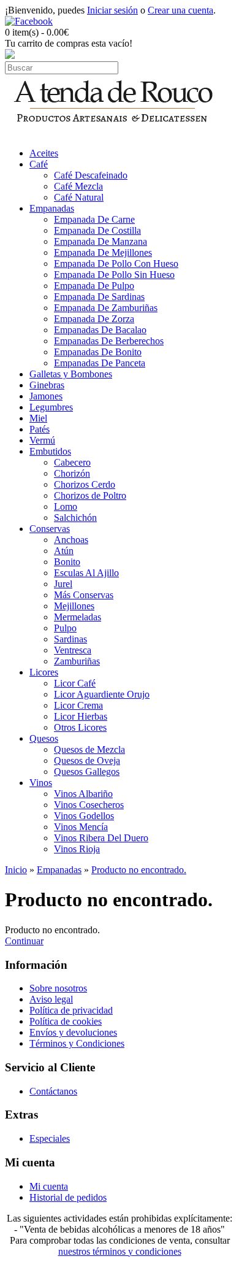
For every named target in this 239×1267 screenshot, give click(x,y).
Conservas (49, 528)
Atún (64, 550)
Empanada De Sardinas (99, 296)
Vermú (42, 440)
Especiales (49, 1138)
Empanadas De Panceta (99, 363)
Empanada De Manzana (100, 241)
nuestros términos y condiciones (119, 1251)
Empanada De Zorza (94, 319)
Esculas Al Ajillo (86, 573)
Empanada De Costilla (97, 230)
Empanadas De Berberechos (109, 341)
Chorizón (72, 473)
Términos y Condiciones (76, 1043)
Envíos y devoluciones (73, 1032)
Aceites (43, 153)
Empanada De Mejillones (103, 252)
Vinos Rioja (77, 849)
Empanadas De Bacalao (100, 330)
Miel (38, 418)
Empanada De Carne (94, 219)
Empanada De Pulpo (94, 285)
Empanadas (51, 208)
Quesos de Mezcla (89, 749)
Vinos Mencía (81, 827)
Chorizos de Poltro (90, 495)
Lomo (65, 506)
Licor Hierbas (80, 716)
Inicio (16, 870)
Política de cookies (65, 1021)
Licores (43, 672)
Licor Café (75, 683)
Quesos (43, 738)
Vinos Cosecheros (89, 804)
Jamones (46, 396)
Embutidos (50, 451)
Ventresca (72, 650)
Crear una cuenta (180, 10)
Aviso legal (51, 999)
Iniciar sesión (112, 10)
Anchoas (71, 539)
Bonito (67, 561)
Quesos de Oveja (87, 760)
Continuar (24, 941)
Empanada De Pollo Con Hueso (116, 263)
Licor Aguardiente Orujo (102, 694)
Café (38, 164)
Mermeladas (77, 617)
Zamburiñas (77, 661)
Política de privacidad (71, 1010)
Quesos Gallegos (87, 771)
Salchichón (75, 517)
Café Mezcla (78, 186)
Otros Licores (80, 727)
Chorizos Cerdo (84, 484)
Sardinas (70, 639)
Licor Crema (78, 705)
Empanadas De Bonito (98, 352)
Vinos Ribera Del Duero (101, 838)
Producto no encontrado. (138, 870)
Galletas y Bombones (70, 374)
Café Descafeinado (90, 175)
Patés (39, 429)
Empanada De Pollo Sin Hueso (114, 274)
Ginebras (46, 385)
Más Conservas (83, 595)
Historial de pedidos (68, 1197)
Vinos (40, 782)
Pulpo (65, 628)
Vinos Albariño (83, 793)
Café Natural (79, 197)
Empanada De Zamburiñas (105, 307)
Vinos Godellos (84, 816)
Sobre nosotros (58, 988)
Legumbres (51, 407)
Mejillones (74, 606)
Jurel (63, 584)
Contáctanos (53, 1091)
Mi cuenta (48, 1186)
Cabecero (72, 462)
